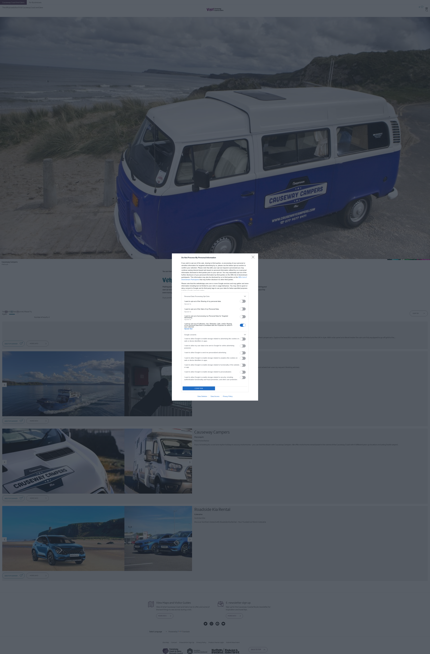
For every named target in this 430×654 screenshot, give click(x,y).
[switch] (243, 301)
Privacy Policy (228, 396)
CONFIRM (199, 388)
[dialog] (215, 327)
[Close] (254, 258)
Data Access (215, 396)
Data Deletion (202, 396)
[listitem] (215, 296)
